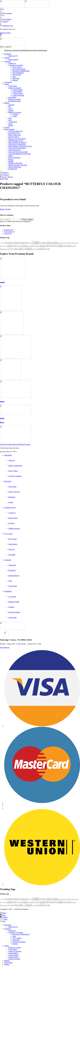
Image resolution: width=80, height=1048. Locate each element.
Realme (10, 110)
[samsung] (15, 442)
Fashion (44, 50)
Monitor (15, 80)
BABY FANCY (13, 137)
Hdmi (75, 243)
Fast (65, 243)
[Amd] (13, 278)
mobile (37, 246)
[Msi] (15, 414)
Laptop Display (17, 90)
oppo (10, 118)
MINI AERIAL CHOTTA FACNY (20, 146)
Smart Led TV (13, 56)
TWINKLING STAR (15, 140)
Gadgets (39, 50)
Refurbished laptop (14, 101)
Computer (14, 50)
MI (9, 107)
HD (73, 243)
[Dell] (11, 334)
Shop (6, 179)
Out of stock (9, 232)
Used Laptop (12, 86)
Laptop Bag (12, 97)
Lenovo (19, 246)
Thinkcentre (3, 249)
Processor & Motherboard (20, 71)
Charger (43, 243)
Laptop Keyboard (18, 95)
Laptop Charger (17, 93)
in (77, 243)
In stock (8, 230)
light (25, 246)
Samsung (11, 105)
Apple (10, 124)
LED (15, 246)
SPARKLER (12, 169)
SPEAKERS (16, 75)
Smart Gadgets (13, 59)
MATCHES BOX (14, 157)
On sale (7, 233)
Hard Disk (15, 78)
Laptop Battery (17, 91)
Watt (33, 249)
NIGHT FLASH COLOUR (17, 165)
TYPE (12, 249)
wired (37, 249)
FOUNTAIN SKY (14, 150)
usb (21, 248)
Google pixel (12, 122)
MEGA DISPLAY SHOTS (17, 142)
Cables (14, 116)
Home (2, 179)
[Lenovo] (10, 379)
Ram (14, 76)
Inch (1, 246)
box (29, 243)
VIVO (10, 108)
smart (60, 245)
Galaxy (69, 243)
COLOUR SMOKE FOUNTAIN (19, 154)
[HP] (15, 358)
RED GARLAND (14, 135)
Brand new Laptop (14, 99)
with (48, 249)
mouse (42, 246)
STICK (74, 246)
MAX (28, 246)
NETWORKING (18, 73)
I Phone (5, 246)
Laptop (20, 50)
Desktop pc (12, 63)
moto (2, 401)
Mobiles (25, 50)
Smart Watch (32, 50)
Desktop (61, 243)
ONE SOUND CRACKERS (18, 152)
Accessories (8, 82)
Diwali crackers (9, 129)
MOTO (10, 125)
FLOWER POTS (14, 133)
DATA (50, 242)
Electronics (7, 50)
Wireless (42, 249)
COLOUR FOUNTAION (17, 148)
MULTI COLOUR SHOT (17, 139)
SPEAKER (67, 246)
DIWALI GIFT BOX (15, 163)
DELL (56, 242)
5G (5, 243)
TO (8, 249)
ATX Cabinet (16, 67)
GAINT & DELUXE (15, 131)
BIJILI (10, 156)
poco (10, 120)
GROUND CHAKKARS (17, 144)
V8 (24, 249)
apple (2, 282)
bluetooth (24, 243)
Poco (2, 422)
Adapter (10, 243)
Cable (36, 242)
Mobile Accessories (14, 112)
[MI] (15, 397)
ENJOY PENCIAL (14, 167)
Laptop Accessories (14, 88)
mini (32, 246)
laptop (10, 246)
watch (28, 248)
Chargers (15, 114)
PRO (48, 246)
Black (16, 243)
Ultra (16, 249)
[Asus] (11, 310)
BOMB (10, 161)
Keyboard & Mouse (19, 69)
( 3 (0, 243)
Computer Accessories (15, 65)
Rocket (10, 159)
